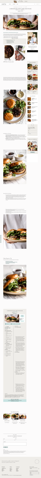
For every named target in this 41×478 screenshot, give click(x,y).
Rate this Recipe (15, 313)
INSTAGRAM (12, 400)
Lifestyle (11, 468)
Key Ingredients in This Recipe (10, 41)
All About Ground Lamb (9, 40)
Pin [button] (22, 316)
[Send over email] (0, 239)
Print (22, 315)
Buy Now (26, 1)
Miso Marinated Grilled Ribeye (9, 261)
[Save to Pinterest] (0, 237)
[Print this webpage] (0, 240)
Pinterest (17, 470)
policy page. (34, 30)
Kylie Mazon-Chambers (21, 10)
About (10, 470)
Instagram (17, 468)
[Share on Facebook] (0, 235)
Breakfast (3, 470)
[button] (18, 11)
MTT (7, 474)
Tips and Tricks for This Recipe (10, 42)
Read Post (34, 72)
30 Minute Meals (4, 468)
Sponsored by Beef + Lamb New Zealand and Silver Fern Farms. (10, 32)
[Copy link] (0, 242)
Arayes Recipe (7, 263)
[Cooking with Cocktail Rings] (3, 4)
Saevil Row (5, 474)
